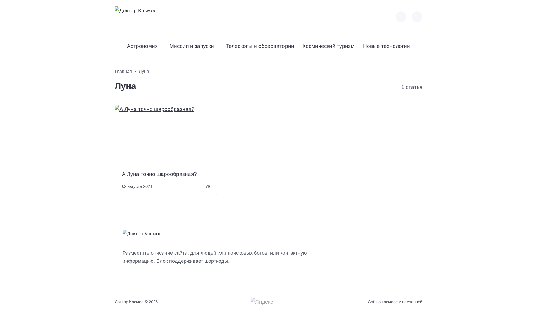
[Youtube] (147, 275)
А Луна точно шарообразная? (159, 174)
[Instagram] (137, 275)
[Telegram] (158, 275)
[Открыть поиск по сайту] (417, 16)
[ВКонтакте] (127, 275)
